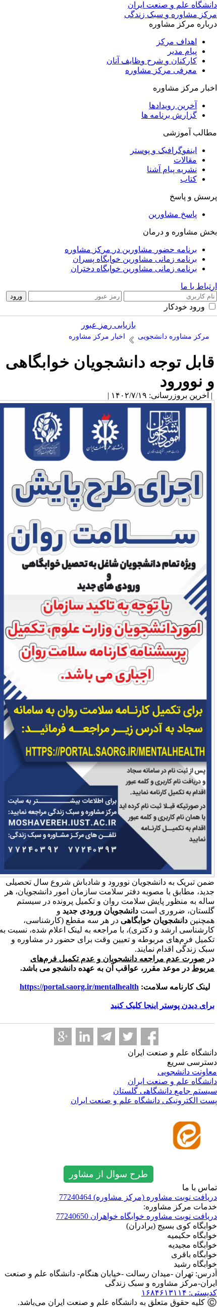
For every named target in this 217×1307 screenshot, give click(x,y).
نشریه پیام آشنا (172, 169)
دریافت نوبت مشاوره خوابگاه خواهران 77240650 (136, 1216)
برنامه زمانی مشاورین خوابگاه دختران (134, 268)
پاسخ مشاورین (172, 214)
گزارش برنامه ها (169, 115)
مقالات (185, 160)
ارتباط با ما (199, 286)
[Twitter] (128, 1036)
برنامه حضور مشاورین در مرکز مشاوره (131, 249)
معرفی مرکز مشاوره (161, 70)
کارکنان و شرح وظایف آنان (151, 60)
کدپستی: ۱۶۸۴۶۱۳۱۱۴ (179, 1292)
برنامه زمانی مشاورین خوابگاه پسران (135, 259)
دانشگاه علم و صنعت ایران (172, 1081)
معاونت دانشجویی (187, 1071)
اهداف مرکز (176, 41)
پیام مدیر (182, 51)
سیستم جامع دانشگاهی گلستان (165, 1091)
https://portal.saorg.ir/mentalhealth (79, 986)
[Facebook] (149, 1036)
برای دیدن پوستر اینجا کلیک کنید (162, 1005)
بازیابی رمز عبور (108, 325)
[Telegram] (106, 1036)
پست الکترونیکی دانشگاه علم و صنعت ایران (144, 1100)
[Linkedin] (84, 1036)
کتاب (188, 179)
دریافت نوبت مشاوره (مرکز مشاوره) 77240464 (138, 1197)
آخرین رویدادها (173, 105)
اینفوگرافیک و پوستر (163, 150)
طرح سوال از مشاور (108, 1174)
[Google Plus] (63, 1036)
